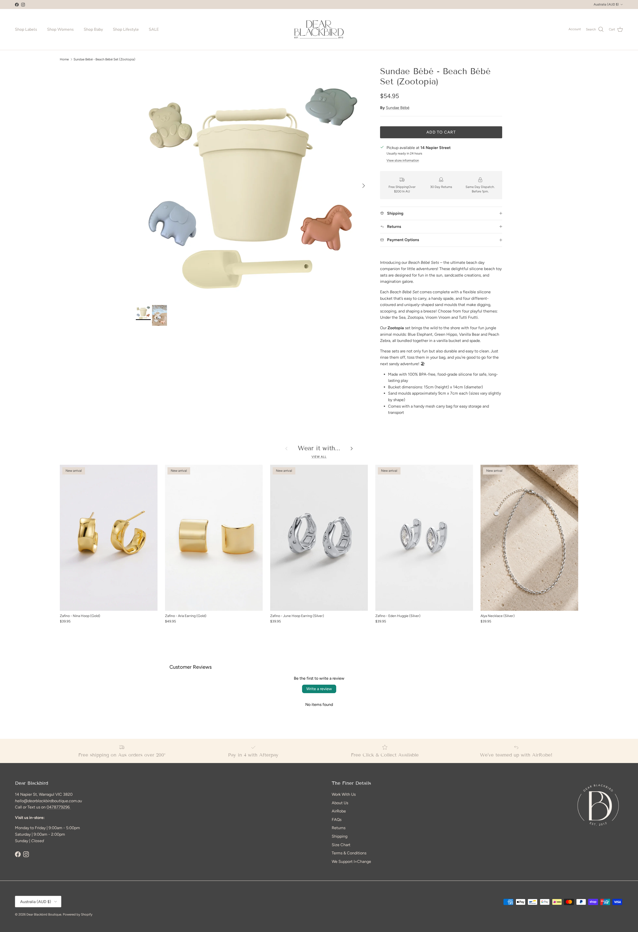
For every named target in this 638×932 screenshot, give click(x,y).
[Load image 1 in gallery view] (252, 183)
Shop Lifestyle (126, 29)
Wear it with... (319, 448)
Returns (338, 827)
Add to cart (441, 132)
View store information (403, 160)
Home (64, 59)
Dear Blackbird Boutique (43, 914)
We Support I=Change (351, 861)
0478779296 (59, 807)
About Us (340, 802)
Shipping (339, 836)
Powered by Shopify (77, 914)
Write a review (319, 688)
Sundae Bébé (397, 107)
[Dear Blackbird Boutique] (319, 29)
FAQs (336, 819)
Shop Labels (26, 29)
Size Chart (341, 844)
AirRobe (339, 811)
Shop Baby (93, 29)
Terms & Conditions (349, 853)
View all (319, 457)
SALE (154, 29)
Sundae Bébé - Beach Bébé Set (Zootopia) (104, 59)
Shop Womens (60, 29)
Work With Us (344, 794)
